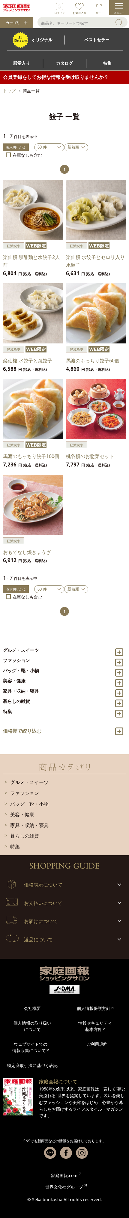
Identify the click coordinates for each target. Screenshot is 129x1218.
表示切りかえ (16, 147)
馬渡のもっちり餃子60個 (92, 360)
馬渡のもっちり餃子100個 (31, 456)
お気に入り (79, 13)
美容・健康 (14, 681)
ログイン (59, 13)
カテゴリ (13, 23)
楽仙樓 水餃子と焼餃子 (27, 360)
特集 (7, 711)
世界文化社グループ (64, 1187)
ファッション (16, 660)
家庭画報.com (64, 1175)
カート (99, 13)
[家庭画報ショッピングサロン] (16, 7)
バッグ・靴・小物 (21, 670)
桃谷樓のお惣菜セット (90, 456)
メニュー (119, 13)
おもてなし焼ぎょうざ (27, 552)
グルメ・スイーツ (21, 650)
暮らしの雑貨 (16, 701)
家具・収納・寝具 (21, 691)
